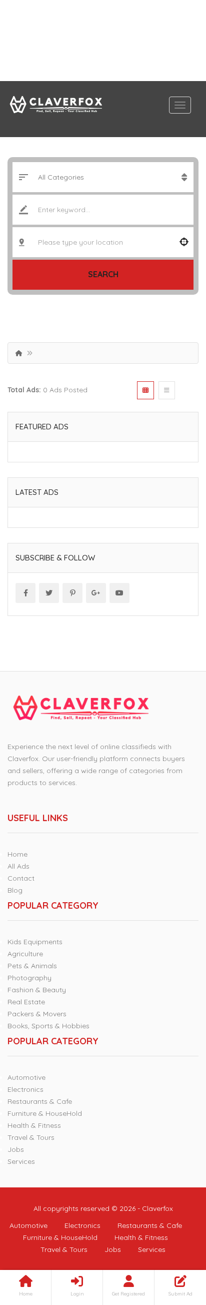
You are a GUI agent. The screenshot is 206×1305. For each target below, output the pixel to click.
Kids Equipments (35, 941)
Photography (30, 977)
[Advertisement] (103, 40)
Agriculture (25, 953)
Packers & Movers (37, 1013)
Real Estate (26, 1001)
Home (18, 854)
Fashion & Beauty (37, 989)
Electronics (26, 1089)
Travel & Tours (31, 1137)
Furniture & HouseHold (45, 1113)
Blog (15, 890)
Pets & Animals (32, 965)
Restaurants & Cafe (40, 1101)
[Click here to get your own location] (184, 242)
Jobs (16, 1149)
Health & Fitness (34, 1125)
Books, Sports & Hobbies (49, 1025)
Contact (21, 878)
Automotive (27, 1077)
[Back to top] (173, 1242)
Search (103, 274)
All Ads (19, 866)
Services (21, 1161)
